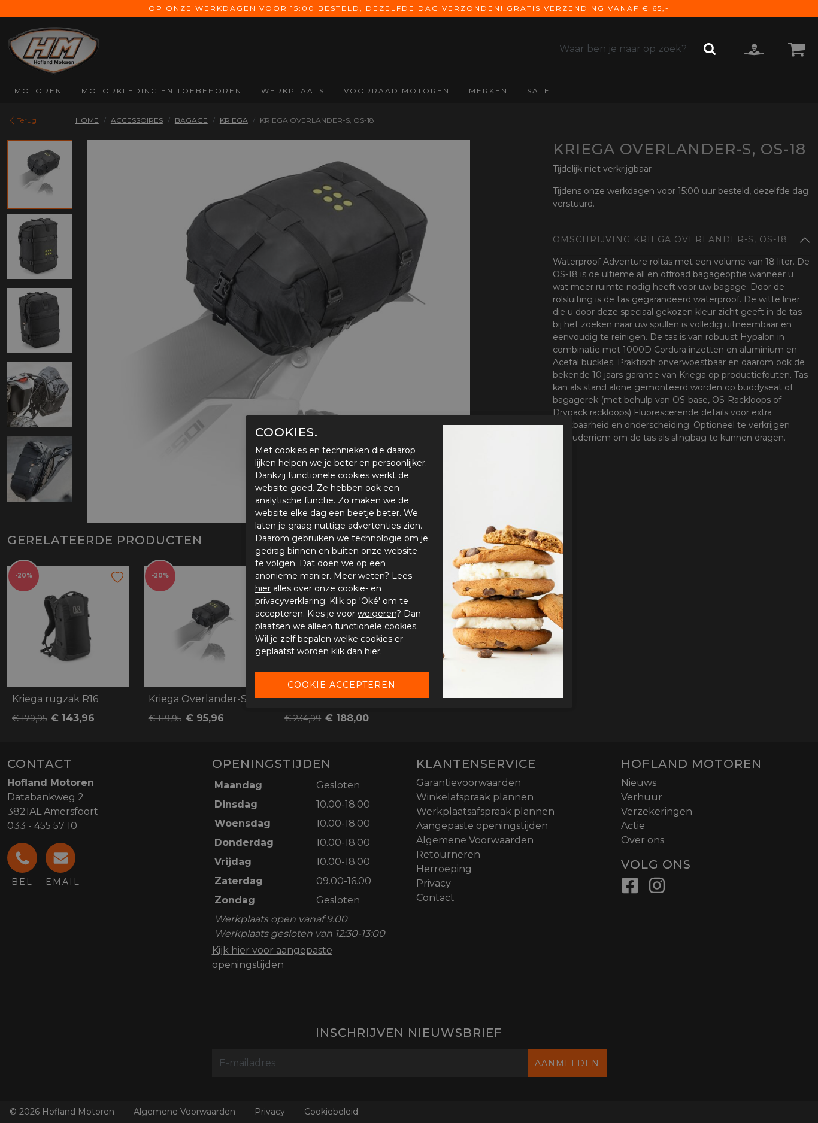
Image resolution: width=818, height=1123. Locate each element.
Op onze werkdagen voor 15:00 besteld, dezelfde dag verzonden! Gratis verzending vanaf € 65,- (409, 8)
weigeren (377, 613)
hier (263, 588)
